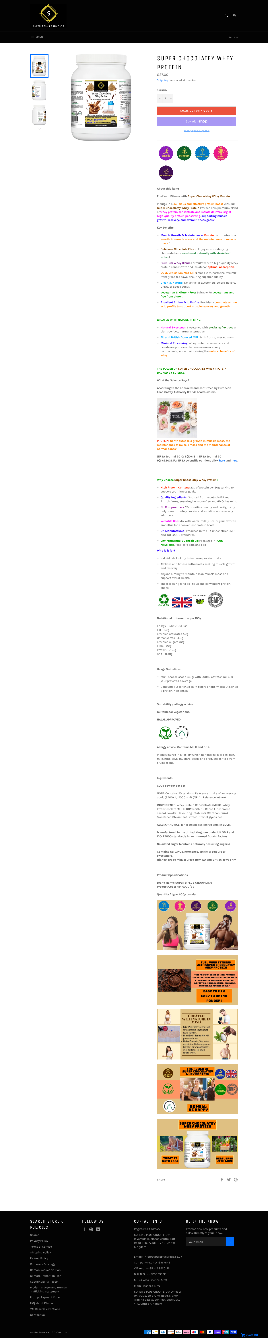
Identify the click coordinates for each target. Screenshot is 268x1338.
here (222, 460)
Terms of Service (41, 1246)
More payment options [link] (196, 130)
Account (233, 37)
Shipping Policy (40, 1252)
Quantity (162, 90)
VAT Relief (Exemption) (45, 1309)
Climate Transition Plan (45, 1275)
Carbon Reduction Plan (45, 1270)
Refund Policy (39, 1258)
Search (34, 1235)
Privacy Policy (39, 1240)
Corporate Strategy (42, 1264)
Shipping (162, 80)
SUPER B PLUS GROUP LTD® (53, 1332)
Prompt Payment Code (45, 1297)
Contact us (37, 1314)
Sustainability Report (44, 1281)
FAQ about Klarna (41, 1303)
